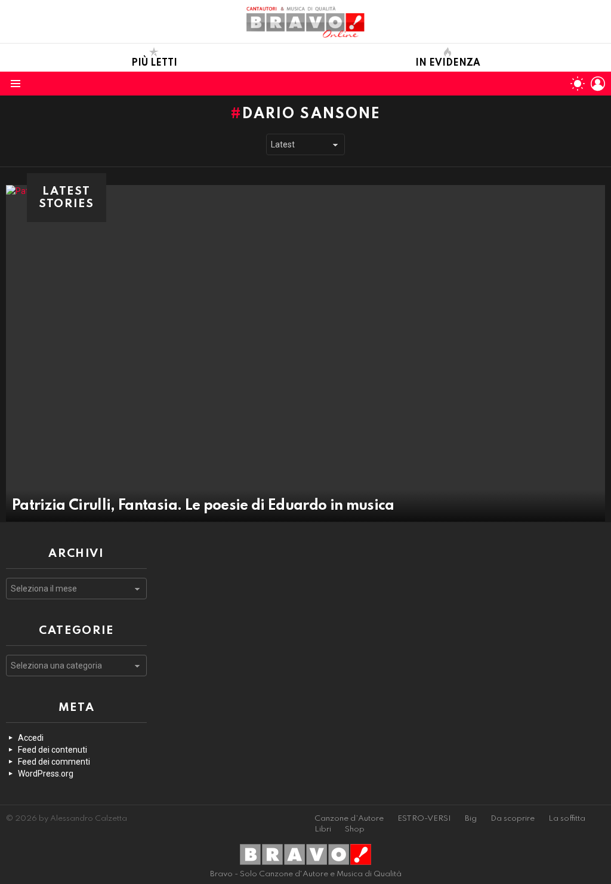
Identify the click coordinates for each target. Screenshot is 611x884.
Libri (322, 829)
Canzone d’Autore (349, 819)
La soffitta (566, 819)
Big (471, 819)
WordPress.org (45, 773)
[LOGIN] (598, 84)
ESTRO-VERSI (424, 819)
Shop (355, 829)
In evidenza (447, 63)
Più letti (154, 63)
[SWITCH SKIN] (577, 84)
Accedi (31, 738)
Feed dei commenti (54, 761)
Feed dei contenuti (52, 749)
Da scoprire (512, 819)
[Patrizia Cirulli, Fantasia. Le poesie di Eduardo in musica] (305, 353)
